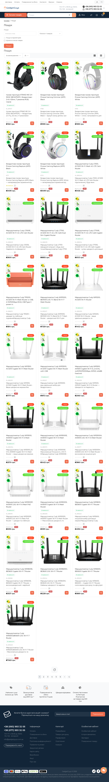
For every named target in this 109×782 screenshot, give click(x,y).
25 (26, 55)
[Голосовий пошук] (69, 15)
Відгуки (51, 2)
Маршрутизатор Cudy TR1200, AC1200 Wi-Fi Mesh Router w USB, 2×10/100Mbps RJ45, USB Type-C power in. (19, 300)
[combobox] (49, 15)
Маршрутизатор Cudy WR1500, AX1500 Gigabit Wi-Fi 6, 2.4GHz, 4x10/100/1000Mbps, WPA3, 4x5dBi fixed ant (88, 369)
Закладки (85, 738)
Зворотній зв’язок (37, 748)
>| (69, 677)
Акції (32, 758)
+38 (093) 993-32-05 (93, 7)
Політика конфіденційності (40, 741)
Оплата (17, 2)
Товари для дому (62, 734)
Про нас (33, 762)
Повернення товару (89, 741)
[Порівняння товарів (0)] (91, 15)
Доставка (8, 2)
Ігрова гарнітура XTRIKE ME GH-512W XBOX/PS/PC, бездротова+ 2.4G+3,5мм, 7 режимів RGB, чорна (19, 98)
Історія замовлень (88, 734)
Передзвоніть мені (13, 745)
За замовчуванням (12, 55)
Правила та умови (37, 745)
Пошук (6, 30)
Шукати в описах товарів (14, 40)
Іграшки (59, 745)
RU (102, 2)
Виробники (34, 755)
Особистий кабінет (88, 731)
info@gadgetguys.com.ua (13, 739)
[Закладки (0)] (97, 15)
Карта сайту (34, 751)
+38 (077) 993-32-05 (93, 9)
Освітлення (60, 741)
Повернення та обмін (29, 2)
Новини (59, 2)
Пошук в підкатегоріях (13, 38)
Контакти (43, 2)
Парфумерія (60, 738)
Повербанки (60, 731)
